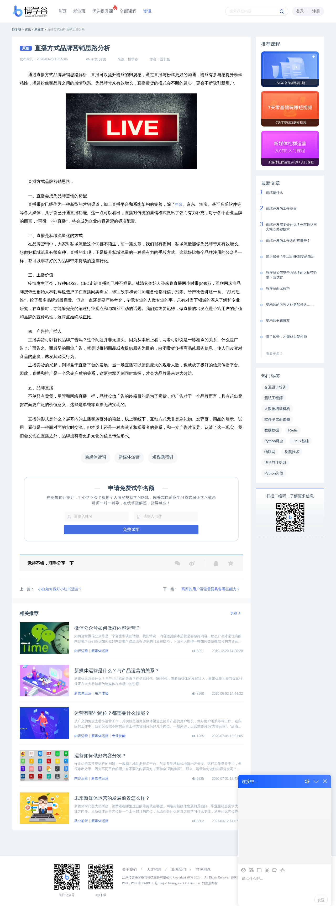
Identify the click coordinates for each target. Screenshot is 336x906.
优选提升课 (102, 11)
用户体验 (101, 693)
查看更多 (273, 354)
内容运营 (81, 651)
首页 (62, 11)
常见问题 (203, 870)
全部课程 (128, 11)
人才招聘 (154, 870)
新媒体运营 (99, 651)
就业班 (79, 11)
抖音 (178, 205)
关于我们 (129, 870)
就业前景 (81, 821)
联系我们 (178, 870)
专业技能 (118, 736)
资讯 (147, 11)
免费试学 (131, 529)
